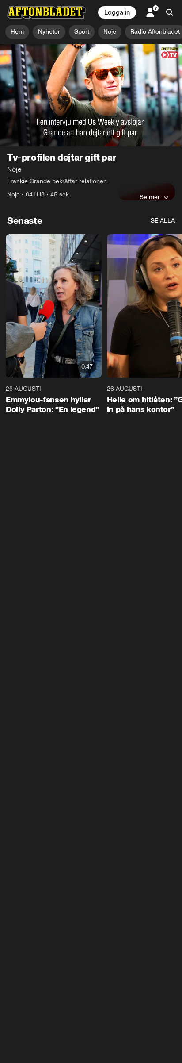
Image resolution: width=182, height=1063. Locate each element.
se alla (163, 220)
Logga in (117, 12)
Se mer (150, 196)
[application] (91, 95)
